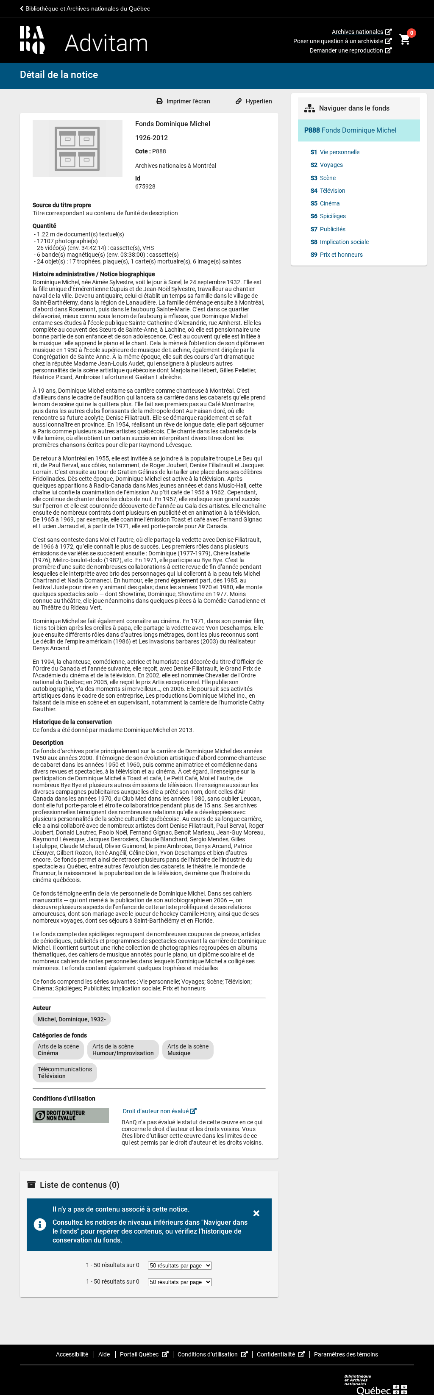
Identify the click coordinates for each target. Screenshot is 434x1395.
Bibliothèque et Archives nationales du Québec (87, 8)
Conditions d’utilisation (215, 1354)
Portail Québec (146, 1354)
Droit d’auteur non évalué (156, 1111)
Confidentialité (283, 1354)
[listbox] (149, 1019)
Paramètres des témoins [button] (346, 1354)
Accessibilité (72, 1354)
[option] (72, 1019)
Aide (104, 1354)
